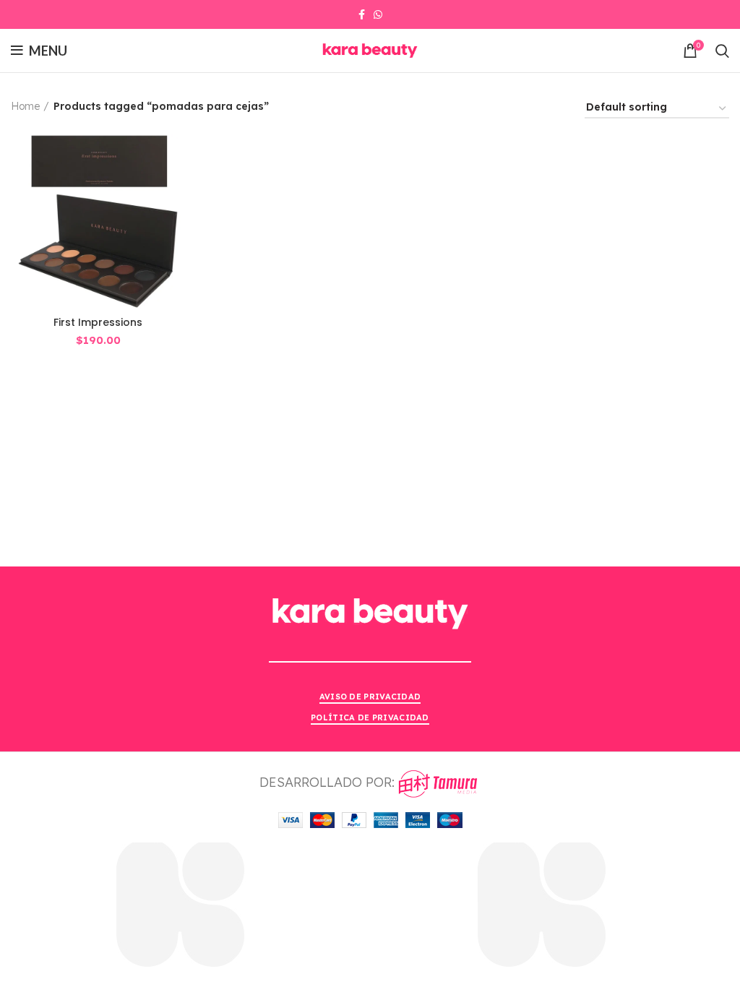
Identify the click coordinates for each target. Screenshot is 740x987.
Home (25, 106)
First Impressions (97, 322)
